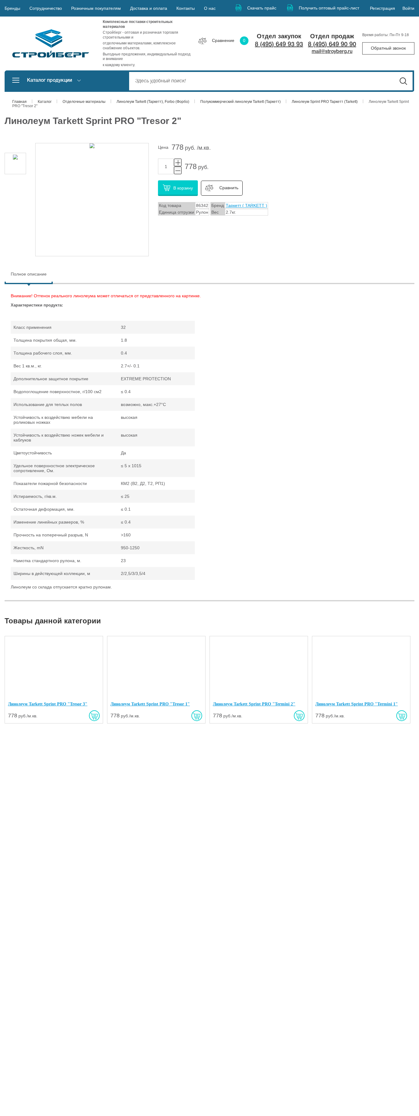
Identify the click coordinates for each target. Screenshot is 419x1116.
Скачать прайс (261, 8)
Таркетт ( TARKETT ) (246, 205)
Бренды (12, 8)
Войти (408, 8)
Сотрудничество (45, 8)
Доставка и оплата (148, 8)
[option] (15, 163)
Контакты (185, 8)
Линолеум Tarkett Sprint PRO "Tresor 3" (47, 704)
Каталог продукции (49, 80)
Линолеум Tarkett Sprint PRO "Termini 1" (356, 704)
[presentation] (29, 274)
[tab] (29, 274)
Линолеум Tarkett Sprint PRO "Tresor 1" (150, 704)
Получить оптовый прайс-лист (329, 8)
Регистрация (382, 8)
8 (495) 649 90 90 (332, 44)
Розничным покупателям (96, 8)
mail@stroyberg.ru (332, 52)
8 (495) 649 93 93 (279, 44)
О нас (210, 8)
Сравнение (228, 40)
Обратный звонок (388, 48)
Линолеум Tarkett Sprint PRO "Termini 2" (254, 704)
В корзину (183, 188)
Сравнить (228, 188)
